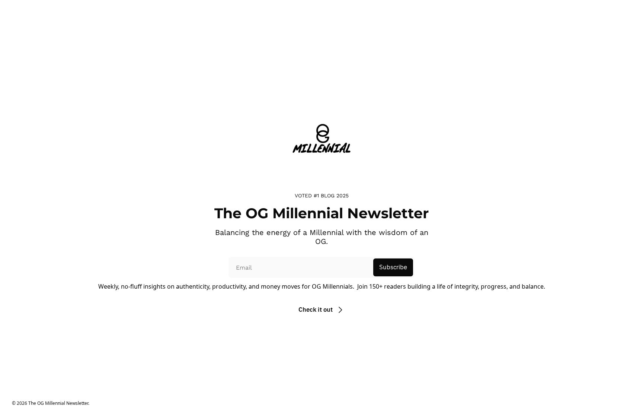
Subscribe (393, 267)
